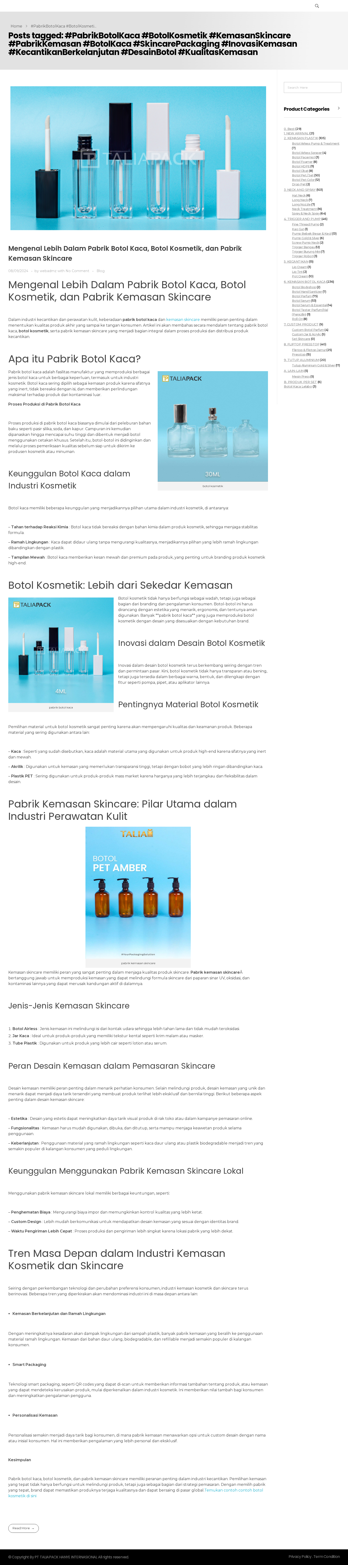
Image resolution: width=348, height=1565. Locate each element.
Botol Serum (301, 300)
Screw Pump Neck (305, 242)
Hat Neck (299, 195)
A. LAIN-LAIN (293, 371)
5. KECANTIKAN (296, 261)
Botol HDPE (301, 166)
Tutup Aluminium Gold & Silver (313, 365)
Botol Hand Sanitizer (307, 291)
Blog (101, 271)
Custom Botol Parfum (308, 330)
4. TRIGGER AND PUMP (302, 219)
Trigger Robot (302, 256)
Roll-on (297, 319)
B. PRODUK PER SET (300, 382)
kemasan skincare (183, 319)
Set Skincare (301, 339)
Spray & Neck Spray (306, 213)
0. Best (289, 129)
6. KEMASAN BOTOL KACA (305, 281)
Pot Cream (300, 276)
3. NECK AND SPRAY (300, 190)
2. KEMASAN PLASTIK (301, 138)
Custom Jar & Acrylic (306, 334)
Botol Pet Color (303, 180)
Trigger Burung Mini (306, 251)
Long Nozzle (301, 204)
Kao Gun (298, 229)
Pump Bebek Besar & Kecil (311, 233)
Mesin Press (301, 376)
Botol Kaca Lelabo (298, 386)
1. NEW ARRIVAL (296, 133)
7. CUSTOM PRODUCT (301, 324)
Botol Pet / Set (302, 175)
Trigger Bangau (303, 247)
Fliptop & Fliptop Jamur (309, 350)
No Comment (77, 271)
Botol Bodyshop (304, 287)
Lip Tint (297, 272)
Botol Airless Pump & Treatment (315, 143)
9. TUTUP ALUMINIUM (301, 360)
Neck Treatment (304, 209)
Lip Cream (299, 267)
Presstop (299, 354)
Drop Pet (299, 184)
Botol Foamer (302, 162)
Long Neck (300, 200)
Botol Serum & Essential (309, 305)
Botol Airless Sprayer (307, 153)
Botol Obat (300, 171)
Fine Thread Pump (305, 224)
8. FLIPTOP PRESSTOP (301, 344)
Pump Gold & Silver (305, 238)
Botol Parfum (302, 296)
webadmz (49, 271)
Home (16, 26)
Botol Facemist (303, 157)
